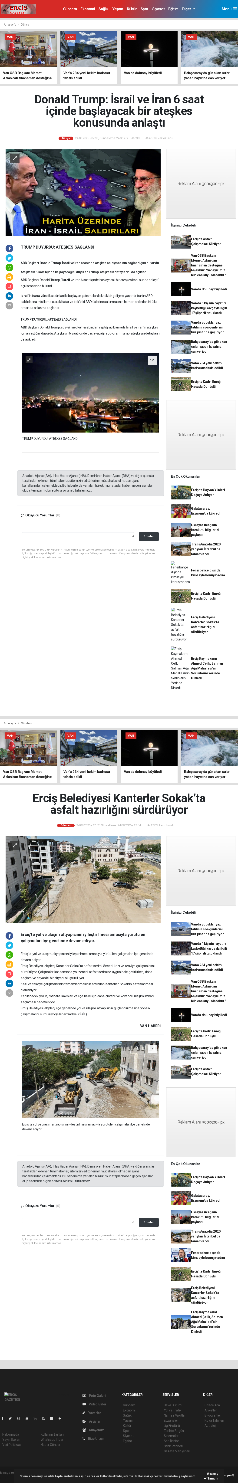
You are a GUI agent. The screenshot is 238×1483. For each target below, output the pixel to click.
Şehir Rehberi (173, 1446)
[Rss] (45, 1418)
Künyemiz (96, 1430)
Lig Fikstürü (172, 1425)
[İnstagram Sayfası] (20, 1418)
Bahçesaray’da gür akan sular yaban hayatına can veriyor (209, 346)
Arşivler (94, 1421)
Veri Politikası (11, 1445)
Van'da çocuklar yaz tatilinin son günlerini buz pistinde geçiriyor (207, 327)
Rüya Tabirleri (214, 1420)
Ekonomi (87, 9)
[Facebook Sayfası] (4, 1418)
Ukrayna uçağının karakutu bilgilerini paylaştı (205, 530)
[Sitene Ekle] (62, 1418)
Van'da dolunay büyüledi (209, 289)
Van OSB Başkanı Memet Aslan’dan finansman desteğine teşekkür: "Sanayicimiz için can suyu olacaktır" (208, 265)
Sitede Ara (212, 1405)
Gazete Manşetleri (177, 1451)
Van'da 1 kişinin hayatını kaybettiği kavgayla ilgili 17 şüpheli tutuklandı (209, 308)
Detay (213, 1474)
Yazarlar (94, 1413)
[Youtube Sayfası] (29, 1418)
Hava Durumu (173, 1405)
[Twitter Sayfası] (12, 1418)
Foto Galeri (97, 1396)
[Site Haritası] (53, 1418)
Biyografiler (213, 1415)
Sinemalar (171, 1436)
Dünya (25, 24)
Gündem (70, 9)
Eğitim (173, 9)
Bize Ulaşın (96, 1438)
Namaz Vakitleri (175, 1415)
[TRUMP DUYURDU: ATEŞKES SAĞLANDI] (90, 392)
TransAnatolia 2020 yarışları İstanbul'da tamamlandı (206, 549)
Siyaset (158, 9)
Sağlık (104, 9)
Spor (145, 9)
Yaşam (117, 9)
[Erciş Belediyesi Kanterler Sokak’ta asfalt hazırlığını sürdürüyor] (83, 879)
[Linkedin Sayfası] (37, 1418)
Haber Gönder (50, 1445)
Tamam (212, 1478)
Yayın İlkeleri (11, 1439)
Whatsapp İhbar (52, 1439)
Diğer (187, 9)
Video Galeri (97, 1404)
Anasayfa (10, 24)
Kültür (132, 9)
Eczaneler (171, 1420)
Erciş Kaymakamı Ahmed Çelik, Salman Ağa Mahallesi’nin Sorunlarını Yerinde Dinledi (207, 668)
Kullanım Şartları (52, 1434)
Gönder (148, 536)
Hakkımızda (10, 1434)
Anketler (211, 1410)
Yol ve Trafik (173, 1410)
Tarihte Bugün (174, 1431)
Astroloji (210, 1425)
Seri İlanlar (171, 1441)
